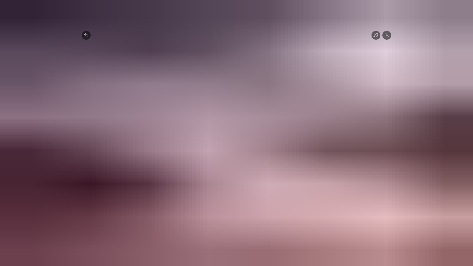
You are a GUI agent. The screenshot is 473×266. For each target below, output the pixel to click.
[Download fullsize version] (386, 35)
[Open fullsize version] (376, 35)
